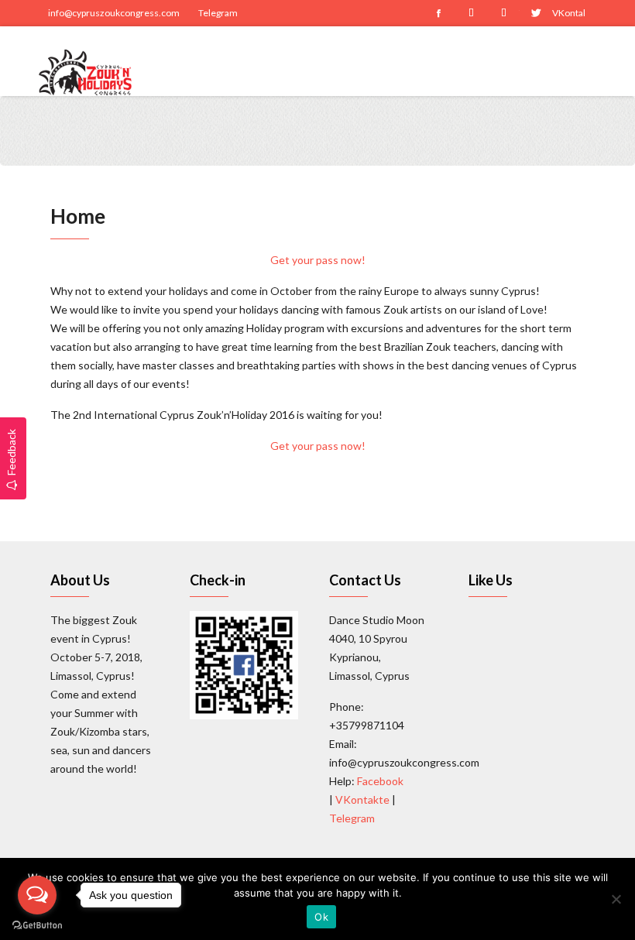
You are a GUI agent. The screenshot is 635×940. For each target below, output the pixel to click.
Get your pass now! (318, 259)
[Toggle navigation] (586, 61)
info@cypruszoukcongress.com (114, 13)
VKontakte (568, 13)
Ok (321, 917)
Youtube (503, 13)
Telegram (218, 13)
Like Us (491, 579)
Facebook (438, 13)
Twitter (536, 13)
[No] (615, 899)
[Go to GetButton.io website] (37, 924)
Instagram (471, 13)
